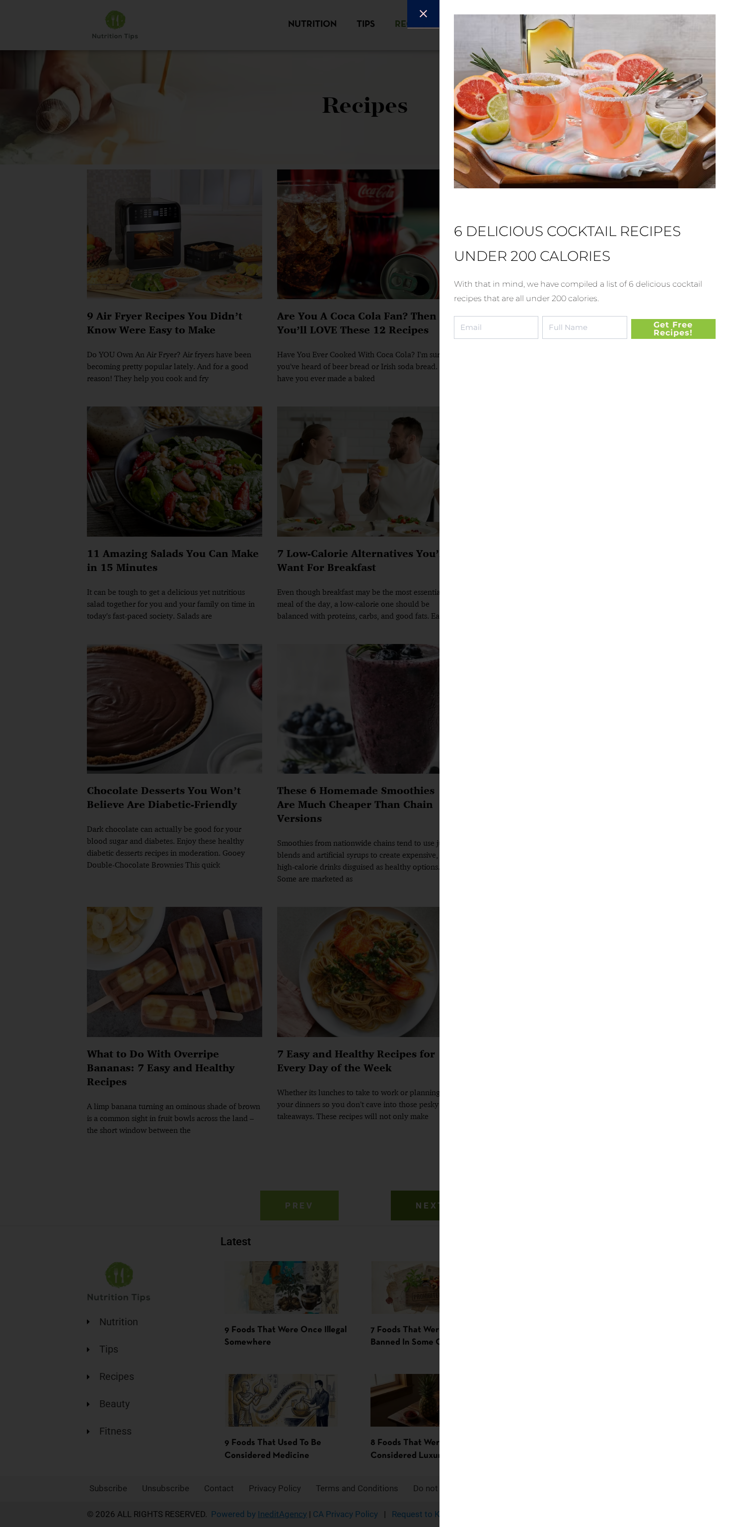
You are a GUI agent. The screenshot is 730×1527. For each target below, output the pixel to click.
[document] (365, 763)
